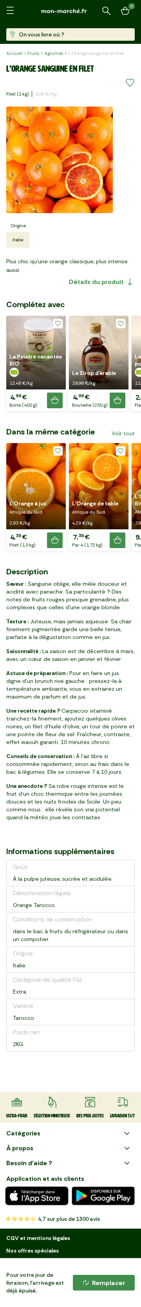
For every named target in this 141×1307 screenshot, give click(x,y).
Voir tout (123, 433)
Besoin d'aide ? (29, 1163)
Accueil (14, 53)
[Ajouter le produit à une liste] (130, 83)
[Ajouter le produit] (55, 400)
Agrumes (53, 53)
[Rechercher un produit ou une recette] (106, 11)
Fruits (33, 53)
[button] (36, 363)
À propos (19, 1148)
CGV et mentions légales (38, 1238)
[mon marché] (70, 11)
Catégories (23, 1133)
